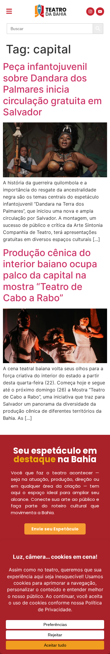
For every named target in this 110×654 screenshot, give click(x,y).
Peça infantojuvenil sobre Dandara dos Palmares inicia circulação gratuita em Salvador (52, 89)
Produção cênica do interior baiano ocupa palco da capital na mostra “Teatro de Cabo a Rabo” (50, 275)
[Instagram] (90, 11)
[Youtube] (100, 11)
